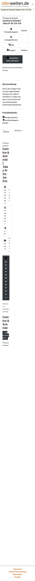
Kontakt (18, 577)
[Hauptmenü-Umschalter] (33, 4)
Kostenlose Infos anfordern (12, 59)
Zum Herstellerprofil (6, 335)
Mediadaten (17, 574)
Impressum (17, 569)
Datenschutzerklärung (17, 572)
